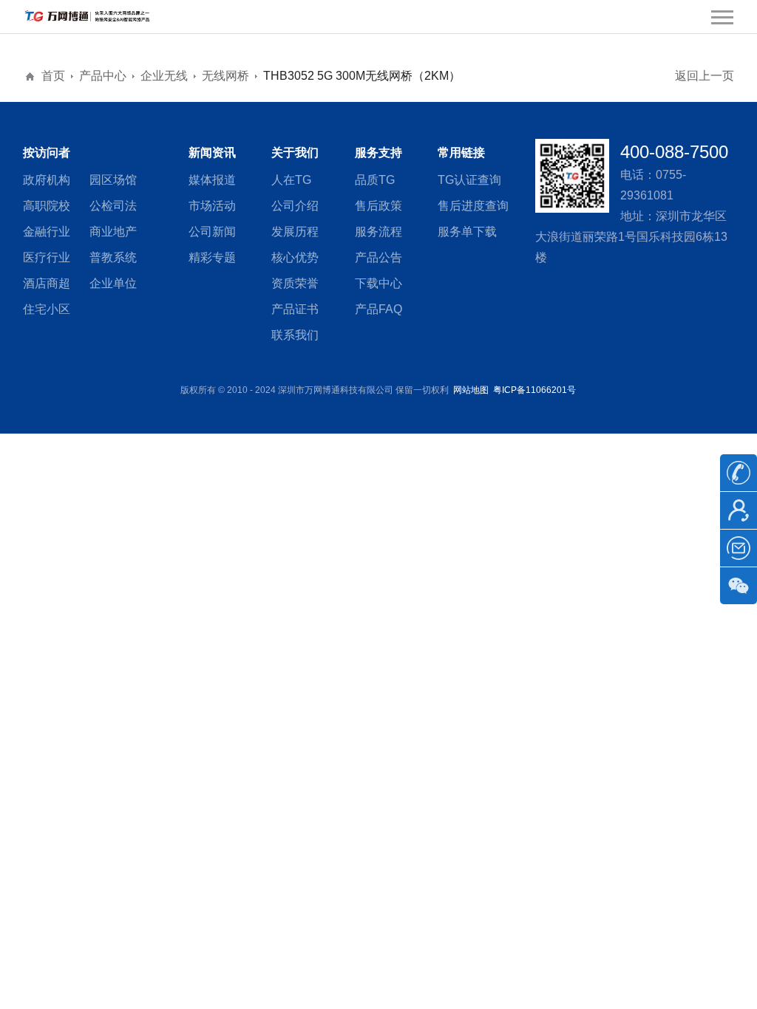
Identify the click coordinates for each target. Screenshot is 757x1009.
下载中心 (378, 283)
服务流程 (378, 231)
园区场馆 (113, 180)
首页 (53, 75)
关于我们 (295, 152)
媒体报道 (212, 180)
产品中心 (102, 75)
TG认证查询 (469, 180)
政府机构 (46, 180)
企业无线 (164, 75)
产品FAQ (378, 309)
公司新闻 (212, 231)
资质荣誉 (295, 283)
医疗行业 (46, 257)
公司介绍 (295, 205)
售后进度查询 (473, 205)
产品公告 (378, 257)
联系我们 (295, 335)
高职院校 (46, 205)
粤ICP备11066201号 (534, 390)
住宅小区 (46, 309)
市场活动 (212, 205)
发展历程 (295, 231)
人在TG (291, 180)
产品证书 (295, 309)
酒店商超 (46, 283)
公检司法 (113, 205)
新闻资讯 (212, 152)
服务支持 (378, 152)
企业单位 (113, 283)
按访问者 (46, 152)
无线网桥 (225, 75)
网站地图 (471, 390)
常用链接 (461, 152)
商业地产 (113, 231)
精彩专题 (212, 257)
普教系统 (113, 257)
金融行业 (46, 231)
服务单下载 (467, 231)
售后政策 (378, 205)
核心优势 (295, 257)
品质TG (375, 180)
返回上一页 (704, 75)
